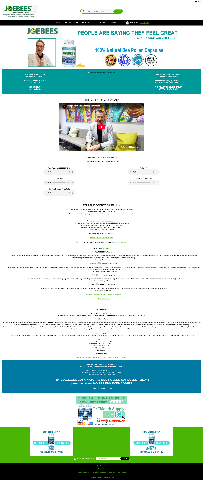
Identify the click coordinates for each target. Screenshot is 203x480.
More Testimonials (104, 299)
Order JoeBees (117, 23)
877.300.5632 (144, 23)
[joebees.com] (20, 17)
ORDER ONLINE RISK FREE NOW (101, 238)
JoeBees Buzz (87, 23)
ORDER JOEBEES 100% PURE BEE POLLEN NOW (103, 294)
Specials (79, 472)
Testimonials (102, 23)
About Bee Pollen (71, 23)
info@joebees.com (101, 468)
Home (58, 23)
